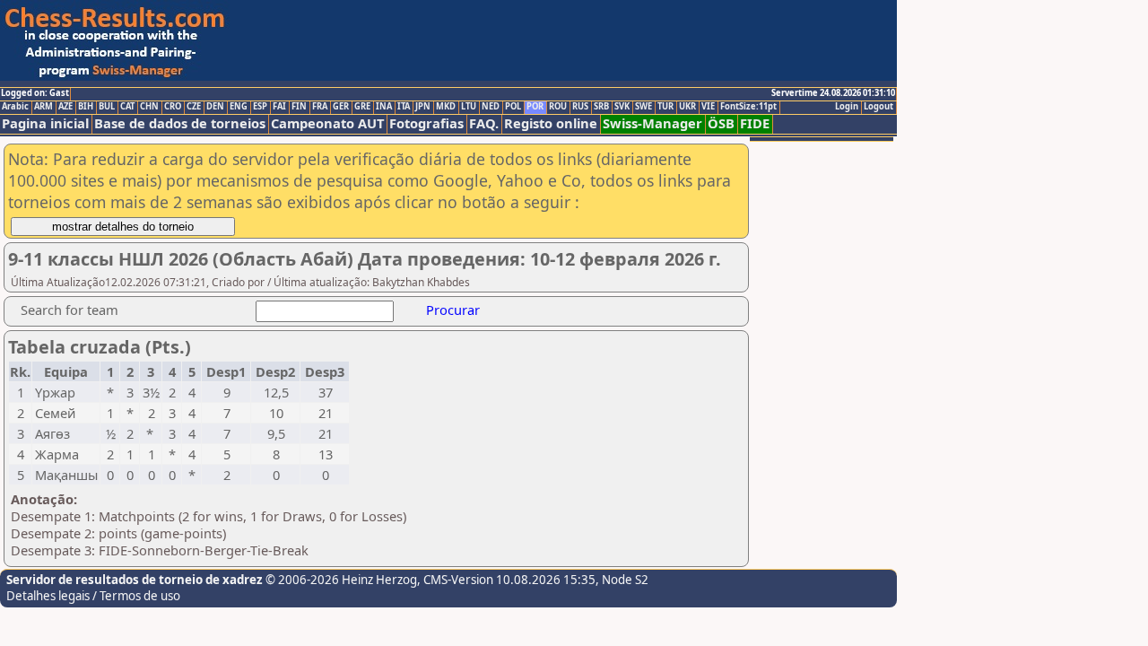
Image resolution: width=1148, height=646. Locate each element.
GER (341, 106)
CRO (172, 106)
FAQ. (484, 123)
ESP (260, 106)
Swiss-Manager (652, 123)
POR (535, 106)
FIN (299, 106)
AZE (65, 106)
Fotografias (426, 123)
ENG (239, 106)
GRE (362, 106)
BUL (107, 106)
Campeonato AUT (327, 123)
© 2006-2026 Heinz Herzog (340, 580)
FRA (319, 106)
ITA (403, 106)
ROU (558, 106)
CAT (127, 106)
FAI (279, 106)
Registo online (550, 123)
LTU (468, 106)
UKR (687, 106)
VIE (708, 106)
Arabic (15, 106)
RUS (580, 106)
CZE (194, 106)
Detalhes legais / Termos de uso (93, 596)
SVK (622, 106)
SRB (601, 106)
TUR (665, 106)
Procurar (453, 310)
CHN (149, 106)
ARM (43, 106)
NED (491, 106)
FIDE (755, 123)
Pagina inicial (45, 123)
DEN (215, 106)
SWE (643, 106)
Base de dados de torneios (179, 123)
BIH (85, 106)
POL (513, 106)
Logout (878, 106)
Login (846, 106)
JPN (422, 106)
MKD (446, 106)
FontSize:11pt (748, 106)
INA (384, 106)
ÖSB (721, 123)
